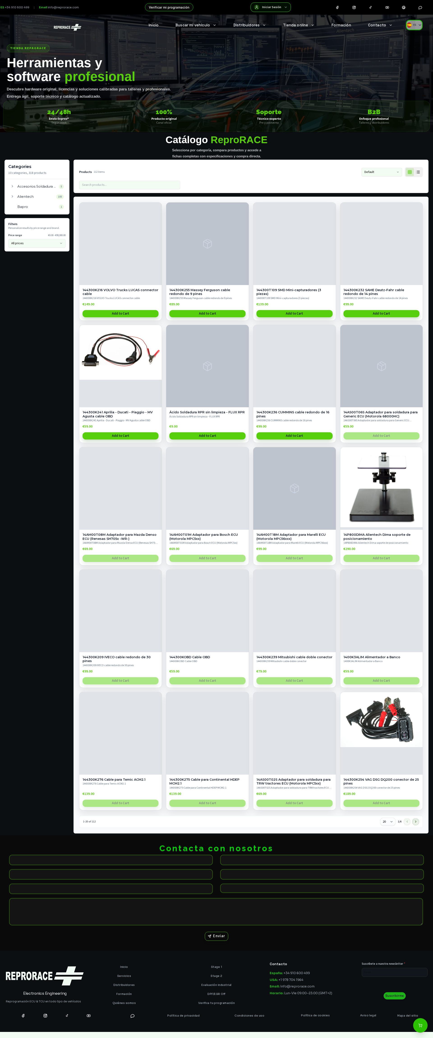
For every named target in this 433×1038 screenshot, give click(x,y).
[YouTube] (387, 7)
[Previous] (407, 821)
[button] (37, 186)
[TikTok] (370, 7)
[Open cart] (420, 1025)
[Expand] (12, 186)
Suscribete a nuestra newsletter (383, 964)
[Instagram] (354, 7)
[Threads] (404, 7)
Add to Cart (120, 313)
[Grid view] (410, 172)
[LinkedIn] (111, 1015)
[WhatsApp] (420, 7)
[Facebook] (337, 7)
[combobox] (388, 822)
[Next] (415, 821)
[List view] (418, 172)
